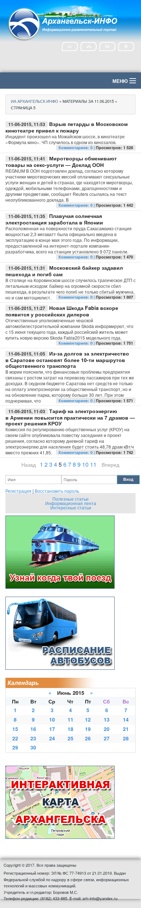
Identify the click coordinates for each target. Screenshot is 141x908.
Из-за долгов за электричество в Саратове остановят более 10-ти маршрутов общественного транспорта (67, 359)
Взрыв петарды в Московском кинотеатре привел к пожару (66, 127)
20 (107, 728)
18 (70, 728)
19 (88, 728)
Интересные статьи (70, 507)
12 (88, 719)
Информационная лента (70, 503)
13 (107, 719)
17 (52, 728)
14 (126, 719)
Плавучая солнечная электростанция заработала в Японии (54, 219)
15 (15, 728)
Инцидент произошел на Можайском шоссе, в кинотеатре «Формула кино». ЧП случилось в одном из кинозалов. (65, 139)
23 (33, 738)
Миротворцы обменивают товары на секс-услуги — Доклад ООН (61, 161)
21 (126, 728)
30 (33, 747)
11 (93, 464)
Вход (128, 479)
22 (15, 738)
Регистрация (18, 491)
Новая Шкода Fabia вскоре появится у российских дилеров (61, 311)
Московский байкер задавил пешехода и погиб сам (64, 271)
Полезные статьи (70, 499)
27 (107, 738)
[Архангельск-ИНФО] (63, 23)
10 (85, 464)
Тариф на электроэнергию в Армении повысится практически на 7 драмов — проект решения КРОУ (70, 417)
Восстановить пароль (57, 491)
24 (52, 738)
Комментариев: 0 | (77, 147)
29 (15, 747)
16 (33, 728)
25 (70, 738)
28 (126, 738)
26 (88, 738)
